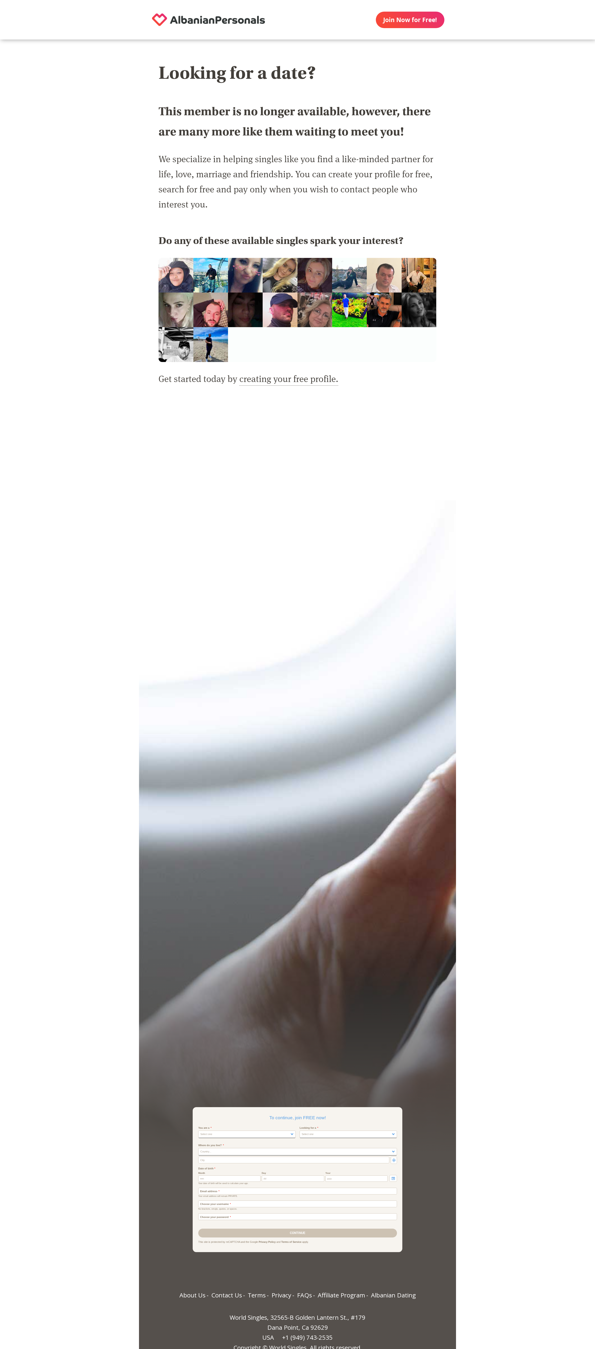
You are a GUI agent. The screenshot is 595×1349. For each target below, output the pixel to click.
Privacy (281, 1295)
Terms (257, 1295)
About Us (192, 1295)
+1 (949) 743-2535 (307, 1337)
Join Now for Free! (410, 20)
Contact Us (226, 1295)
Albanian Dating (393, 1295)
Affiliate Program (341, 1295)
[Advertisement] (297, 447)
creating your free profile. (288, 378)
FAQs (304, 1295)
